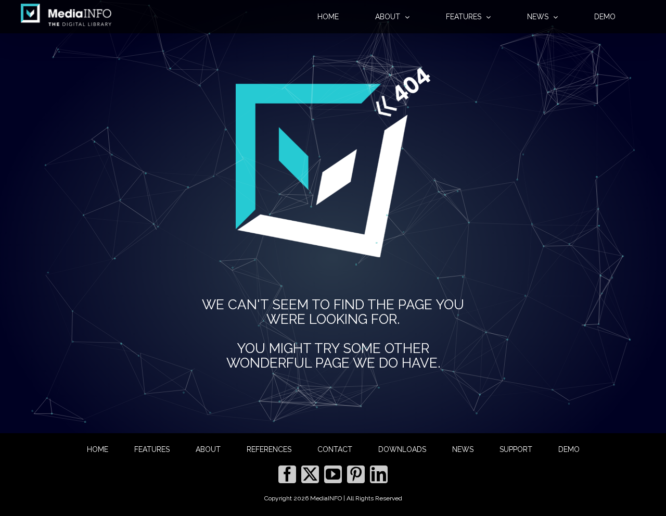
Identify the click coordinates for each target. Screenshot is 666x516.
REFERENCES (269, 449)
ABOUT (208, 449)
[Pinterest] (356, 474)
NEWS (462, 449)
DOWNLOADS (402, 449)
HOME (97, 449)
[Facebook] (287, 474)
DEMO (569, 449)
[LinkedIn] (379, 474)
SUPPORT (515, 449)
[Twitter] (310, 474)
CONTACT (334, 449)
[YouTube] (333, 474)
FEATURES (152, 449)
